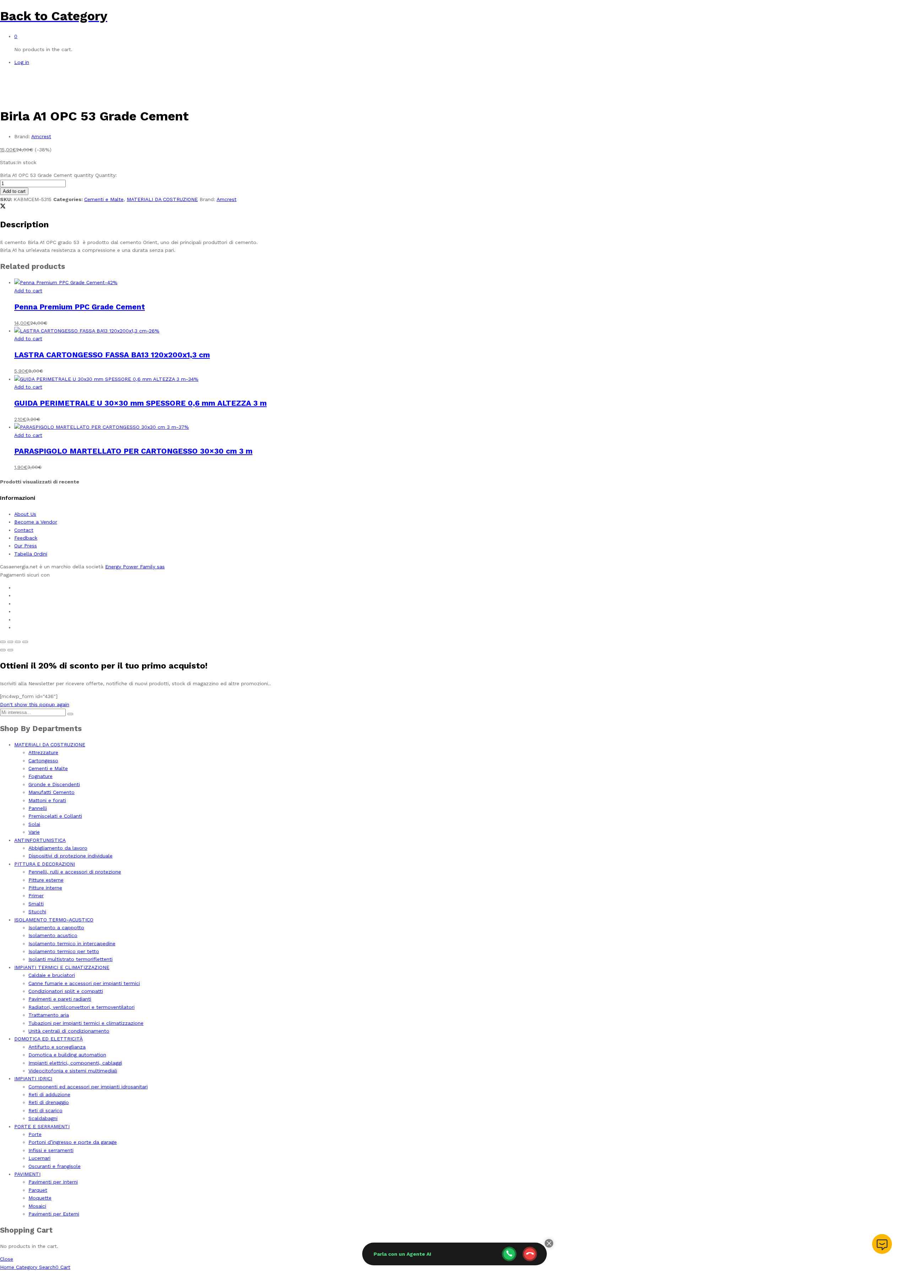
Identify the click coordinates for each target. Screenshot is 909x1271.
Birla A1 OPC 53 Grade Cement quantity (46, 175)
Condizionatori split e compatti (65, 991)
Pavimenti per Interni (53, 1182)
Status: (8, 162)
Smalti (36, 904)
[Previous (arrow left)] (3, 650)
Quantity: (106, 175)
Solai (34, 824)
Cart (62, 1267)
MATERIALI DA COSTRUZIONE (162, 199)
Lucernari (39, 1158)
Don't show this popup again (34, 704)
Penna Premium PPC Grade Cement (79, 306)
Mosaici (37, 1206)
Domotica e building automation (67, 1055)
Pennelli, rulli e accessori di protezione (74, 872)
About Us (25, 514)
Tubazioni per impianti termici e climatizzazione (85, 1023)
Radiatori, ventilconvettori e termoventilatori (81, 1007)
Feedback (25, 538)
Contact (23, 530)
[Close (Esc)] (3, 642)
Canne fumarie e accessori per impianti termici (84, 983)
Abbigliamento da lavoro (57, 848)
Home (7, 1267)
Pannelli (37, 808)
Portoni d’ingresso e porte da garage (72, 1142)
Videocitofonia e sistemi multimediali (72, 1070)
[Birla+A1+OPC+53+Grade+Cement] (3, 207)
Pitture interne (45, 888)
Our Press (25, 545)
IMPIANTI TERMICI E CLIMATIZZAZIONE (61, 967)
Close (6, 1259)
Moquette (39, 1198)
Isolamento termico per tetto (63, 951)
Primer (36, 895)
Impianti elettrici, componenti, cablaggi (75, 1063)
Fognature (40, 776)
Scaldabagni (43, 1118)
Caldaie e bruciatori (51, 975)
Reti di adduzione (49, 1094)
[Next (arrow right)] (10, 650)
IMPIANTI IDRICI (33, 1078)
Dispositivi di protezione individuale (70, 856)
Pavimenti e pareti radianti (59, 999)
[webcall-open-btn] (509, 1254)
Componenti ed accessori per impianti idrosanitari (88, 1086)
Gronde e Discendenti (54, 784)
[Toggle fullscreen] (18, 642)
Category (25, 1267)
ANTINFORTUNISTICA (40, 840)
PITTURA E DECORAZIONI (44, 864)
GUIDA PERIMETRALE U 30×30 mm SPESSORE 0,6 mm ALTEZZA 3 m (140, 403)
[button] (28, 290)
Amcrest (41, 136)
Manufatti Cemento (51, 792)
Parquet (37, 1190)
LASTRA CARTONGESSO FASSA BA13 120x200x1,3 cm (112, 354)
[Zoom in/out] (25, 642)
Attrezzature (43, 752)
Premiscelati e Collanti (55, 816)
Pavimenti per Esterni (53, 1214)
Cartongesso (43, 760)
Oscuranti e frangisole (54, 1166)
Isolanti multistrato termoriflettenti (70, 959)
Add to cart (14, 191)
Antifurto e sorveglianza (57, 1047)
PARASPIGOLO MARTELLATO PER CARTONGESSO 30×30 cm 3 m (133, 451)
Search (46, 1267)
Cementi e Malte (104, 199)
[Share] (10, 642)
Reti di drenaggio (48, 1102)
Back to (24, 16)
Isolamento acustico (52, 935)
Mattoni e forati (47, 800)
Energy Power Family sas (135, 566)
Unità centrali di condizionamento (68, 1031)
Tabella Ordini (30, 554)
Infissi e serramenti (51, 1150)
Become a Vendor (35, 522)
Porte (35, 1134)
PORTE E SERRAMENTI (42, 1126)
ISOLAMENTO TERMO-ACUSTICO (53, 920)
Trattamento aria (48, 1015)
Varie (34, 832)
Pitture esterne (46, 880)
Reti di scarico (45, 1110)
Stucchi (37, 911)
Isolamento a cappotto (56, 927)
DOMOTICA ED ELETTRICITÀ (48, 1039)
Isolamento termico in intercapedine (71, 943)
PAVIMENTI (27, 1174)
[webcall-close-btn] (529, 1254)
